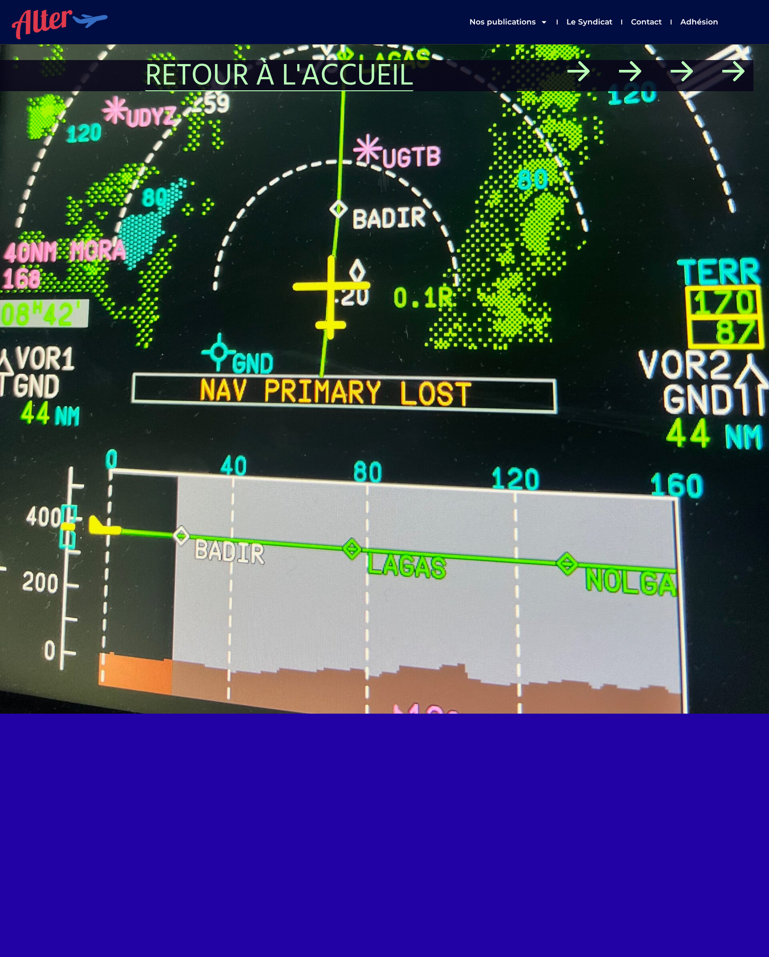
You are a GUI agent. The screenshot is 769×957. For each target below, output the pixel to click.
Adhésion (699, 21)
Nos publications (502, 21)
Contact (646, 21)
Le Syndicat (589, 21)
